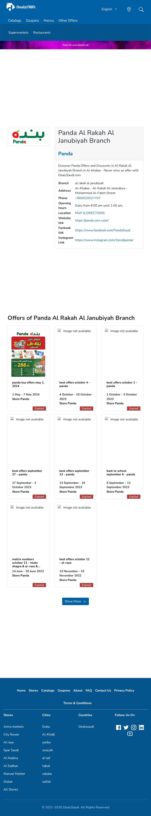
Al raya (9, 742)
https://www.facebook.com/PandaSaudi (102, 230)
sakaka (47, 774)
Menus (49, 20)
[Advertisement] (75, 79)
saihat (46, 781)
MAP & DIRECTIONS (90, 213)
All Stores (11, 789)
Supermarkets (18, 32)
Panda (65, 153)
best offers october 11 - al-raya (74, 561)
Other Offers (68, 20)
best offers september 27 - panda (27, 472)
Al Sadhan (11, 766)
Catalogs (14, 20)
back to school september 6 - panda (121, 472)
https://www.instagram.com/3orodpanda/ (104, 240)
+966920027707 (88, 198)
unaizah (47, 750)
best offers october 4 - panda (74, 384)
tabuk (46, 766)
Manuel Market (14, 774)
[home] (21, 7)
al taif (46, 758)
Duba (46, 727)
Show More (74, 601)
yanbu (46, 742)
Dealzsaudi (86, 727)
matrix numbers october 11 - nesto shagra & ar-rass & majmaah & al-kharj (25, 564)
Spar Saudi (11, 750)
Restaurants (42, 32)
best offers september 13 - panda (74, 472)
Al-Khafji (48, 734)
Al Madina (11, 758)
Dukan (8, 781)
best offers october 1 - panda (122, 384)
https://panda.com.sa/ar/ (92, 220)
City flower (11, 734)
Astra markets (14, 727)
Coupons (32, 20)
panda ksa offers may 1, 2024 (28, 384)
